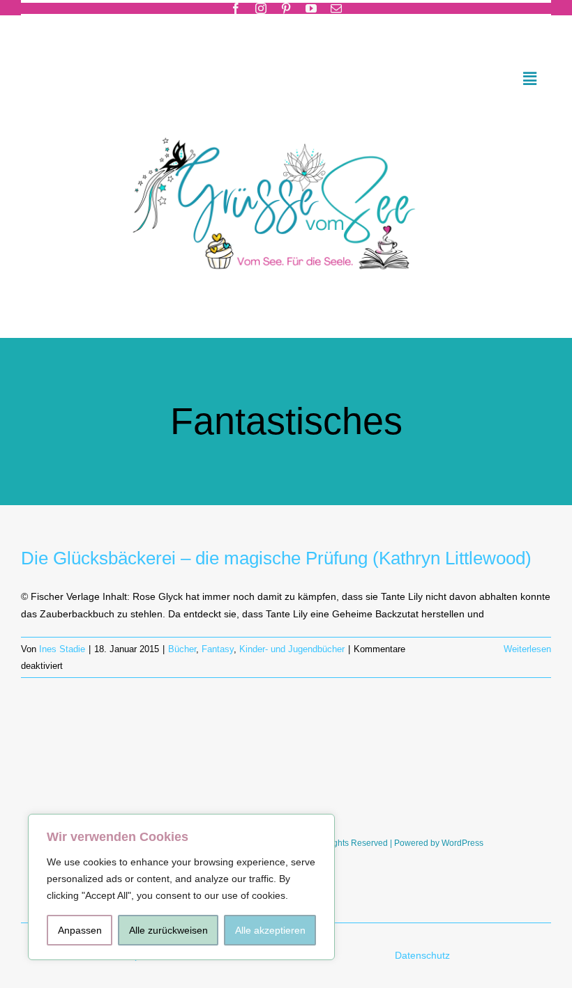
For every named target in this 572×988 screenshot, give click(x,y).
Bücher (182, 649)
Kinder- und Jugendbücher (292, 649)
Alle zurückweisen (168, 930)
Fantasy (218, 649)
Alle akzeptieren (270, 930)
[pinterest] (286, 8)
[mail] (336, 8)
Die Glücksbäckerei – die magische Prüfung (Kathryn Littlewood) (276, 558)
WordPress (462, 843)
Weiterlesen (527, 649)
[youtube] (311, 8)
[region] (181, 887)
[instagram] (260, 8)
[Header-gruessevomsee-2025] (286, 119)
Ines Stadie (62, 649)
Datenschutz (424, 955)
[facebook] (235, 8)
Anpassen (80, 930)
